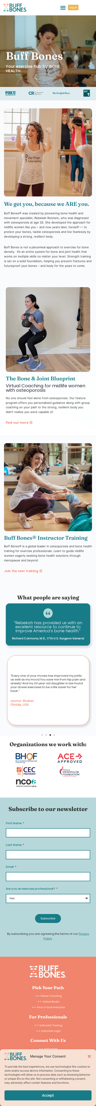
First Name (14, 823)
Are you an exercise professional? (31, 889)
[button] (89, 1056)
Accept (48, 1095)
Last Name (14, 845)
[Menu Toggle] (63, 8)
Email (10, 867)
